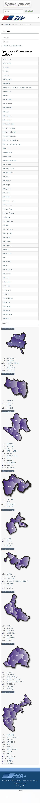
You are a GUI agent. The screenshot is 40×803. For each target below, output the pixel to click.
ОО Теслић (6, 278)
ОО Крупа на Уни (8, 172)
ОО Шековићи (7, 314)
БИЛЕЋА (10, 761)
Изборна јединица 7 (7, 591)
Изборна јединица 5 (7, 510)
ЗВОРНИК (10, 628)
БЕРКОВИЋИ (11, 756)
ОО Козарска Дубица (9, 160)
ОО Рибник (6, 249)
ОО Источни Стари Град (10, 140)
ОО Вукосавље (7, 108)
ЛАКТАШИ (10, 403)
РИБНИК (9, 453)
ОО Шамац (6, 310)
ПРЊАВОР (10, 408)
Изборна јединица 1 (7, 328)
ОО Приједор (7, 241)
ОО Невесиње (7, 205)
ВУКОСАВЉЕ (11, 504)
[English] (29, 11)
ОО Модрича (7, 197)
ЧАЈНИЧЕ (9, 751)
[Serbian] (26, 11)
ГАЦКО (9, 744)
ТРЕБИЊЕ (10, 763)
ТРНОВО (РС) (11, 684)
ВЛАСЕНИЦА (10, 633)
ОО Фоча (6, 294)
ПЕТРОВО (10, 543)
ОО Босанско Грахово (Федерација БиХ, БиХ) (17, 87)
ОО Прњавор (7, 245)
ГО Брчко (6, 67)
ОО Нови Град (7, 209)
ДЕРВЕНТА (10, 499)
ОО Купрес (6, 177)
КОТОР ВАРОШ (11, 463)
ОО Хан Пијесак (8, 298)
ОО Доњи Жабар (8, 124)
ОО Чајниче (6, 302)
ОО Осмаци (6, 217)
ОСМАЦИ (9, 626)
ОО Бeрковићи (7, 79)
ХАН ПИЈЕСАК (11, 674)
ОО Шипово (6, 318)
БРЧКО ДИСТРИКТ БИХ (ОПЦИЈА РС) (18, 581)
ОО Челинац (6, 306)
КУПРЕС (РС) (11, 468)
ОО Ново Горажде (8, 213)
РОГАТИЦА (10, 689)
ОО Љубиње (7, 189)
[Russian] (32, 11)
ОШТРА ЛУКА (11, 368)
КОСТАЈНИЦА (11, 370)
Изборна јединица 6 (7, 549)
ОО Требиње (7, 282)
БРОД (8, 502)
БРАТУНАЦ (10, 635)
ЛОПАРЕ (9, 586)
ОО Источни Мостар (9, 136)
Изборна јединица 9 (7, 692)
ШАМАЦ (9, 574)
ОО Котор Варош (8, 168)
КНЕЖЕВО (10, 460)
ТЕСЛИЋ (9, 546)
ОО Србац (6, 266)
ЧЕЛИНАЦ (10, 449)
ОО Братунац (7, 91)
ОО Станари (7, 274)
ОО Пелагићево (8, 229)
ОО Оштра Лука (8, 221)
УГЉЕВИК (10, 588)
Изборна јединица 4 (7, 471)
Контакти (6, 41)
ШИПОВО (10, 465)
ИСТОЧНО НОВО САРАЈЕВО (15, 682)
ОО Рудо (5, 258)
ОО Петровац (7, 233)
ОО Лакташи (7, 181)
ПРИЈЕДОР (10, 365)
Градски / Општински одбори (12, 46)
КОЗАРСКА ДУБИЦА (13, 363)
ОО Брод (5, 96)
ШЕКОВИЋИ (10, 631)
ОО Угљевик (6, 290)
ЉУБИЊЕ (10, 759)
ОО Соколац (6, 262)
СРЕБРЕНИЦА (11, 638)
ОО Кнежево (7, 156)
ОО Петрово (7, 237)
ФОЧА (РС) (10, 747)
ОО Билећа (6, 83)
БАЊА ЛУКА (10, 446)
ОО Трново (6, 286)
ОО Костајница (7, 164)
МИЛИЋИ (10, 640)
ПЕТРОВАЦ (10, 444)
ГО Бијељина (7, 63)
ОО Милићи (6, 193)
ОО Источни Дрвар (9, 132)
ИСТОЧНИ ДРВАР (12, 451)
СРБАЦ (9, 406)
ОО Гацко (6, 112)
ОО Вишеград (7, 100)
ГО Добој (5, 71)
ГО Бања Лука (7, 59)
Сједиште (6, 37)
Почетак (7, 24)
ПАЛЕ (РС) (10, 686)
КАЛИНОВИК (11, 742)
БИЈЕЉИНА (10, 583)
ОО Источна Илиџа (9, 128)
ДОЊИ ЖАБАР (11, 576)
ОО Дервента (7, 120)
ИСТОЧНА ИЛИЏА (12, 677)
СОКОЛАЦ (10, 672)
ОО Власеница (7, 104)
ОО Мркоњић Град (9, 201)
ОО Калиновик (7, 152)
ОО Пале (5, 225)
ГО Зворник (6, 75)
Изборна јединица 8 (7, 643)
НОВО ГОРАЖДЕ (12, 749)
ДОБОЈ (9, 539)
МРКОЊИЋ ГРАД (12, 456)
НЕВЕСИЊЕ (10, 740)
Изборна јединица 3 (7, 411)
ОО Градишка (7, 116)
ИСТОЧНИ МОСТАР (13, 737)
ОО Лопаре (6, 185)
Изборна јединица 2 (7, 373)
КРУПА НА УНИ (11, 358)
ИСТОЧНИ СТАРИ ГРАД (14, 679)
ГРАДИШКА (10, 401)
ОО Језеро (6, 148)
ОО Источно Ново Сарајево (12, 144)
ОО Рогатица (7, 253)
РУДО (8, 754)
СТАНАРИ (9, 541)
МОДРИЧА (10, 506)
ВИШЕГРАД (10, 735)
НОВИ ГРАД (10, 361)
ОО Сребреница (8, 270)
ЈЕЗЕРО (9, 458)
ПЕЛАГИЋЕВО (11, 579)
